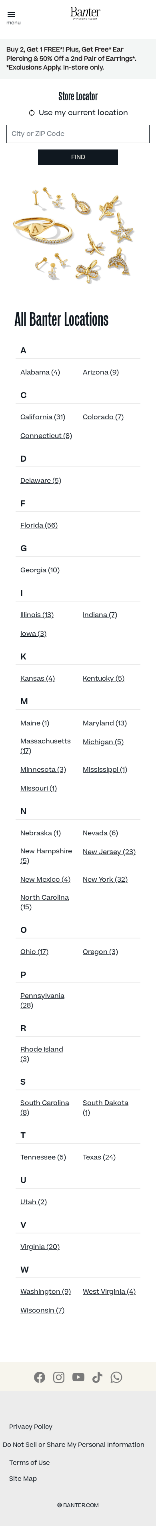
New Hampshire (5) (46, 856)
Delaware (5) (40, 481)
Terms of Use (29, 1462)
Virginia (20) (40, 1247)
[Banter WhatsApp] (116, 1377)
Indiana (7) (100, 615)
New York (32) (105, 880)
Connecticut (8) (46, 436)
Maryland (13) (105, 723)
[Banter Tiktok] (97, 1377)
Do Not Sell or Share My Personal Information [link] (73, 1444)
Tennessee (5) (43, 1157)
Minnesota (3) (43, 770)
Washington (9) (45, 1292)
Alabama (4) (40, 372)
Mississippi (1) (105, 770)
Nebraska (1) (40, 833)
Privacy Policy (30, 1426)
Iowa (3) (33, 634)
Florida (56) (39, 525)
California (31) (42, 417)
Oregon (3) (100, 952)
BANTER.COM (78, 1505)
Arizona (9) (101, 372)
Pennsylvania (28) (42, 1000)
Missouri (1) (38, 788)
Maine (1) (34, 723)
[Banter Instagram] (59, 1377)
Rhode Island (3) (41, 1054)
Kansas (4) (37, 678)
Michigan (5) (103, 742)
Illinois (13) (37, 615)
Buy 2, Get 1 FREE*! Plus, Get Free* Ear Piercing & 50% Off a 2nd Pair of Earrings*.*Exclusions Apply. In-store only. (71, 58)
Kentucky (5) (103, 678)
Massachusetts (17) (45, 746)
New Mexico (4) (45, 880)
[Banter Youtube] (78, 1377)
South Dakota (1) (105, 1108)
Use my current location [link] (82, 113)
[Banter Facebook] (39, 1377)
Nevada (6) (100, 833)
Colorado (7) (103, 417)
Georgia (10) (40, 570)
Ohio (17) (34, 952)
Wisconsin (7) (42, 1310)
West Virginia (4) (109, 1292)
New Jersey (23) (109, 852)
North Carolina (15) (44, 902)
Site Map (23, 1478)
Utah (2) (33, 1202)
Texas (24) (99, 1157)
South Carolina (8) (44, 1108)
